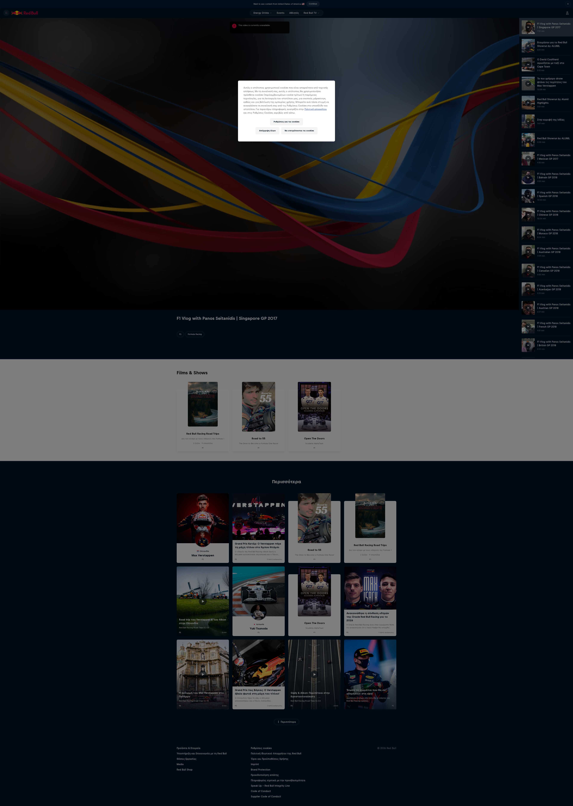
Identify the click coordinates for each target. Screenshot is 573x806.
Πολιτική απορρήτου (315, 109)
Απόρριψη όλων (267, 131)
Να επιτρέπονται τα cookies (299, 131)
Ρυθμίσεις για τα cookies (286, 122)
